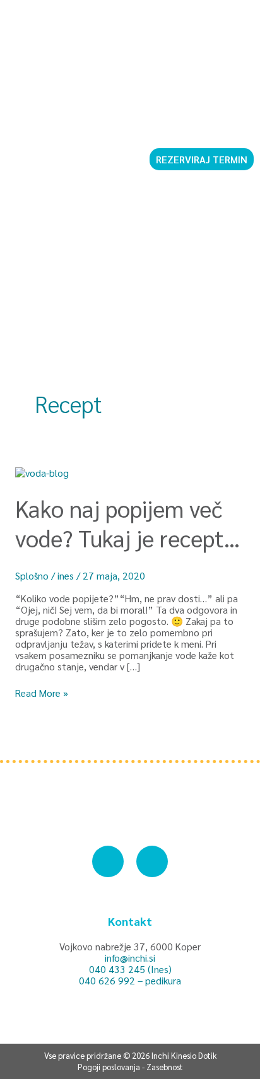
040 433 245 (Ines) (130, 969)
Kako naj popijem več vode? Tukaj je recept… (127, 522)
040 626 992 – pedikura (130, 980)
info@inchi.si (130, 957)
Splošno (32, 575)
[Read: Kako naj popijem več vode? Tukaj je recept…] (42, 471)
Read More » (41, 693)
